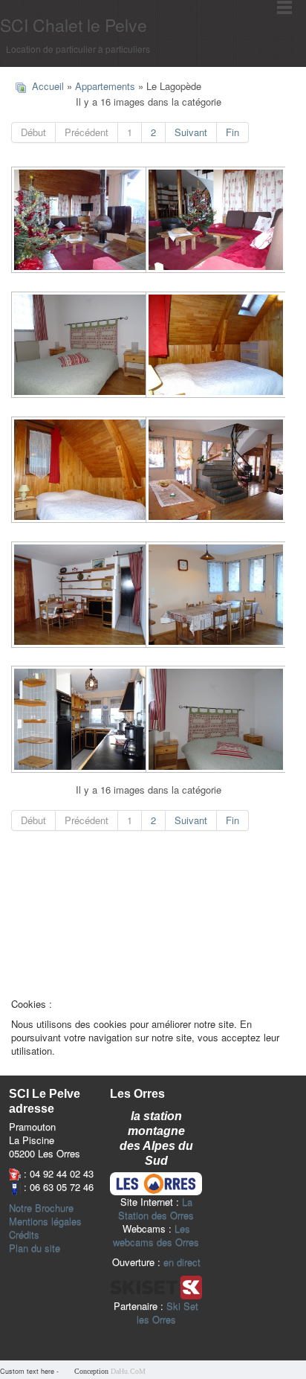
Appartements (105, 86)
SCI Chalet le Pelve (73, 25)
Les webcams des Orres (156, 1235)
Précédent (86, 132)
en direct (182, 1262)
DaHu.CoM (128, 1371)
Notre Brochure (41, 1208)
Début (33, 132)
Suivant (191, 132)
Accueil (48, 86)
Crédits (24, 1234)
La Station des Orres (156, 1208)
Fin (232, 132)
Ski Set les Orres (168, 1312)
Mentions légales (45, 1221)
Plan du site (34, 1248)
